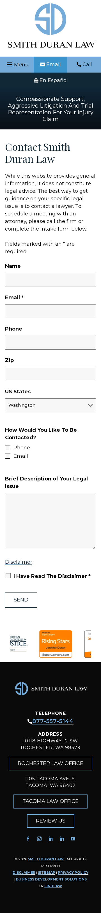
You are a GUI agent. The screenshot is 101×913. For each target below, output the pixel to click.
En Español (54, 80)
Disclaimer (18, 562)
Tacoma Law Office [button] (50, 801)
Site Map (46, 872)
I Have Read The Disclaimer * (52, 576)
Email (53, 64)
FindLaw (53, 886)
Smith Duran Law (46, 859)
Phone (13, 329)
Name (13, 266)
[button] (17, 64)
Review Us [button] (50, 821)
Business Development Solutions (51, 879)
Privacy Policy (73, 872)
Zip (9, 360)
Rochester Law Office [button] (50, 763)
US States (18, 392)
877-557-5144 (53, 721)
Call (87, 64)
